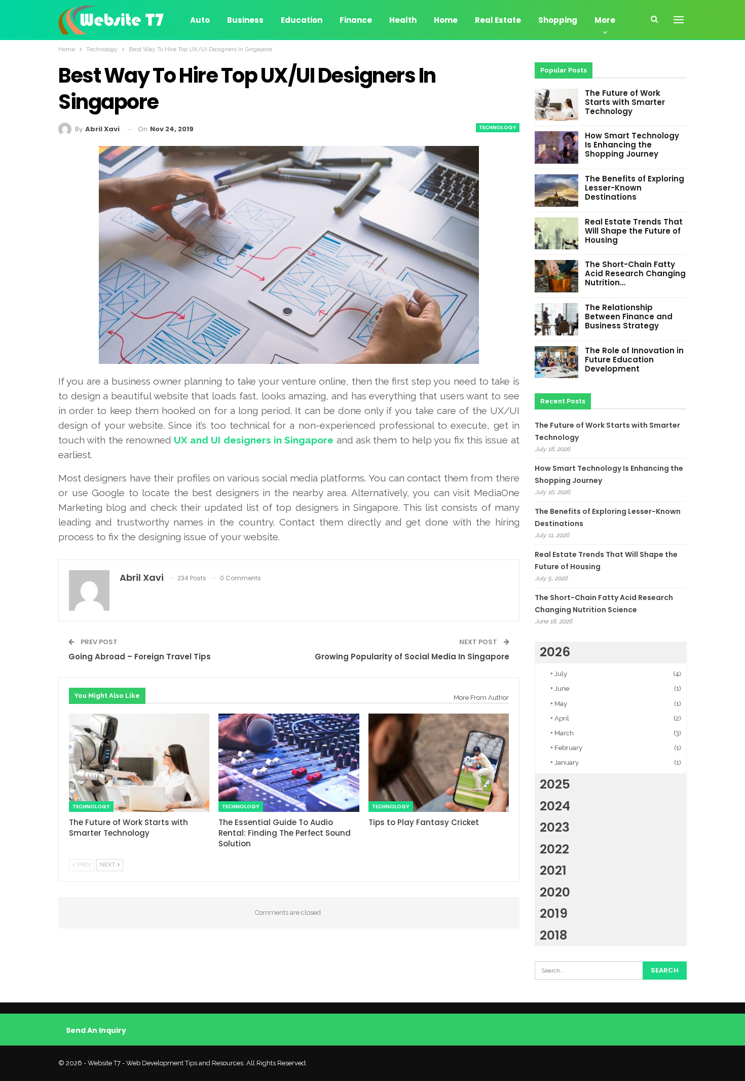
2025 (555, 784)
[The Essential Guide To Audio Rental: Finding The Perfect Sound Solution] (288, 763)
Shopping (557, 20)
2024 (555, 806)
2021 (553, 870)
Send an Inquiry (96, 1030)
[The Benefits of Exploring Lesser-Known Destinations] (556, 190)
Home (446, 20)
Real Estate (498, 20)
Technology (497, 127)
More (604, 20)
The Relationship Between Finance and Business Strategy (629, 316)
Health (403, 20)
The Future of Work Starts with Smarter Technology (625, 102)
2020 (555, 892)
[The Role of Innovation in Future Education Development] (556, 362)
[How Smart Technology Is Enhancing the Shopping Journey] (556, 147)
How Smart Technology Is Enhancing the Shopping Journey (632, 144)
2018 (553, 935)
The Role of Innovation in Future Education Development (634, 359)
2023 (555, 827)
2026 (555, 652)
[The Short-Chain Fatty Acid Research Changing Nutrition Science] (556, 276)
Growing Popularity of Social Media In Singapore (412, 656)
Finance (356, 20)
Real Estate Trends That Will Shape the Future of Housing (634, 230)
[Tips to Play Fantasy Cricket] (438, 763)
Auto (200, 20)
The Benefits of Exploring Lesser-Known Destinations (634, 187)
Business (245, 20)
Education (301, 20)
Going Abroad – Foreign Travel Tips (139, 656)
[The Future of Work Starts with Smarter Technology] (139, 763)
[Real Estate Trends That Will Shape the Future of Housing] (556, 233)
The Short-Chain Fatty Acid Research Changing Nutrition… (635, 273)
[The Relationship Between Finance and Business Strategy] (556, 319)
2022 (554, 849)
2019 (554, 913)
